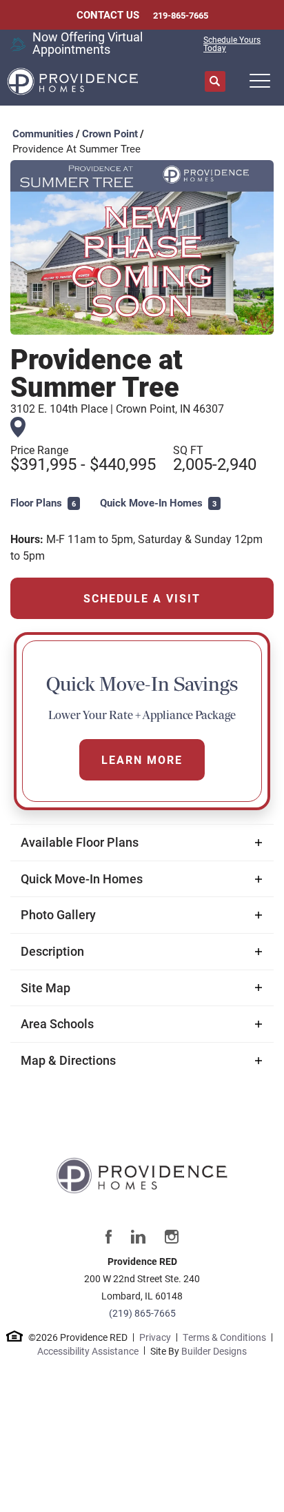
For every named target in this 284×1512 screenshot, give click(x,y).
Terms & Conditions (224, 1337)
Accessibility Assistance (88, 1350)
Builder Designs (214, 1350)
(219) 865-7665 (142, 1312)
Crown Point (110, 133)
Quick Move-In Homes (158, 502)
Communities (43, 133)
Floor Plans (43, 502)
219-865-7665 (180, 15)
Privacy (155, 1337)
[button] (215, 81)
